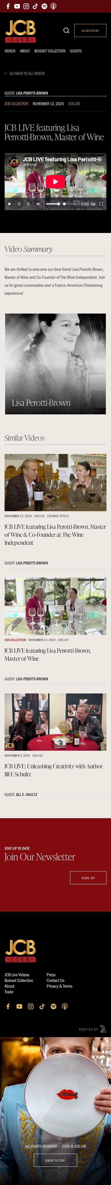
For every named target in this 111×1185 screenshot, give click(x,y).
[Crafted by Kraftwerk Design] (92, 1029)
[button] (10, 204)
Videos (10, 51)
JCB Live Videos (17, 974)
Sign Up (88, 877)
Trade (9, 991)
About (25, 51)
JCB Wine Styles (58, 515)
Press (51, 974)
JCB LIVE (74, 103)
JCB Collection (16, 103)
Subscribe (90, 30)
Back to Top (55, 1160)
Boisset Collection (49, 51)
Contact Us (55, 980)
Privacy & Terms (59, 986)
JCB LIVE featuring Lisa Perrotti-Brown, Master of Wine (48, 654)
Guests (76, 51)
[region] (55, 181)
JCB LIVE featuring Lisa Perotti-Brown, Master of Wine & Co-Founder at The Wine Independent (55, 535)
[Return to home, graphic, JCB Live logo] (20, 31)
